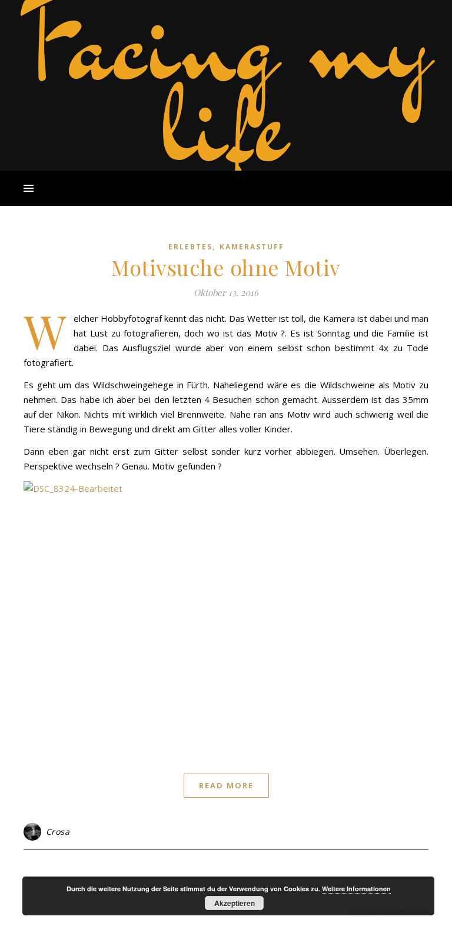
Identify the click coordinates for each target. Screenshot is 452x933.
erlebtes (190, 247)
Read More (226, 785)
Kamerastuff (252, 247)
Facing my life (226, 82)
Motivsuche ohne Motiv (226, 267)
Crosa (58, 831)
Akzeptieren (234, 903)
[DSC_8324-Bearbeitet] (226, 616)
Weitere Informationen (356, 888)
